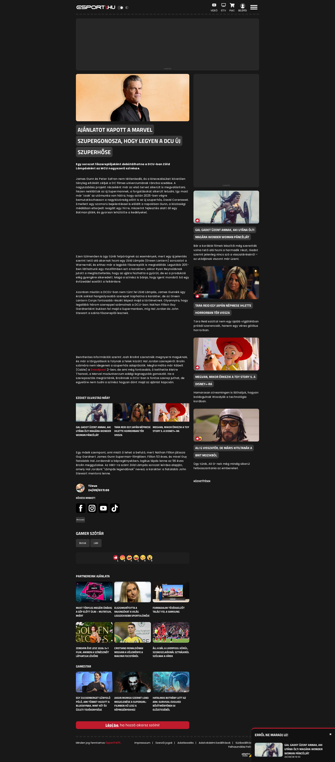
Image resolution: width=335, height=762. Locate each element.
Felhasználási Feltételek (243, 747)
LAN (96, 543)
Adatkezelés (185, 743)
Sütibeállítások (245, 743)
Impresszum (142, 743)
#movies (80, 519)
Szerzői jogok (163, 743)
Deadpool (98, 370)
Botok (82, 543)
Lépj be (112, 725)
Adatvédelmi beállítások (214, 743)
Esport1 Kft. (113, 743)
